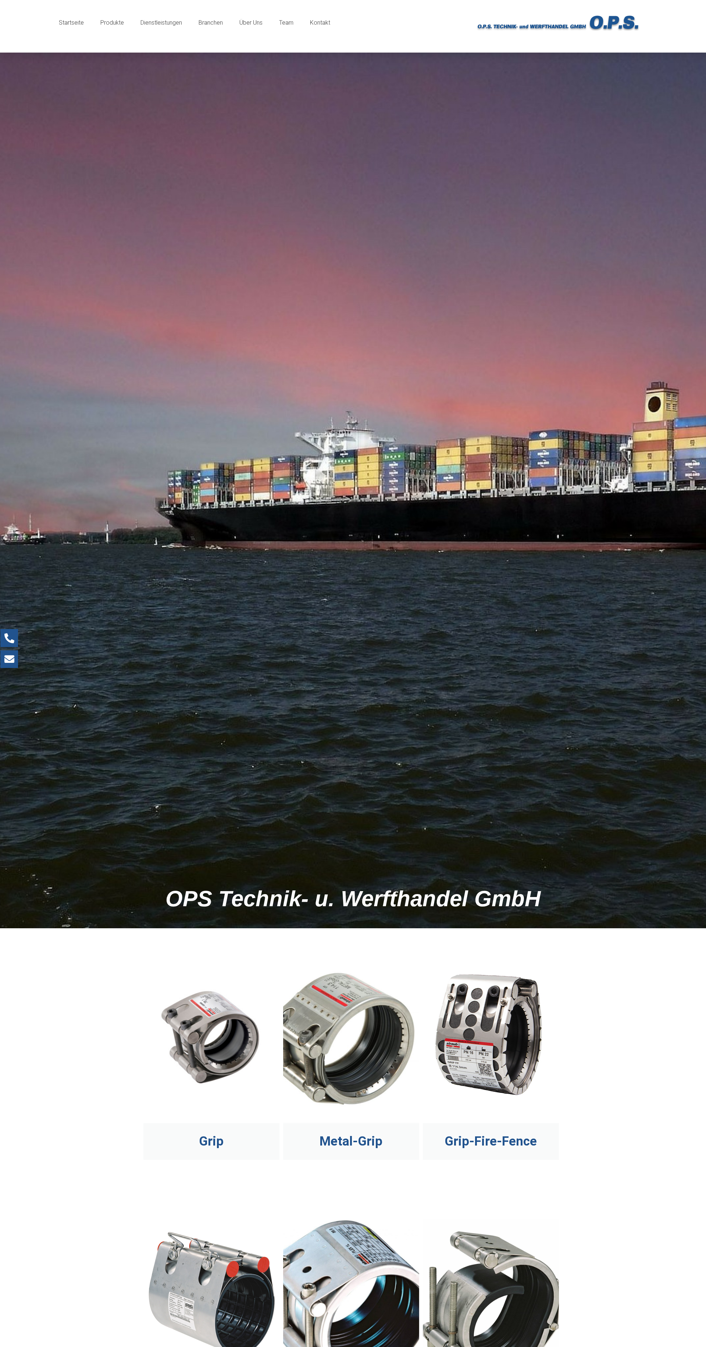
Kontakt (320, 22)
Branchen (211, 22)
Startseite (71, 22)
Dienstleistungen (161, 22)
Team (286, 22)
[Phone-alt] (9, 638)
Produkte (112, 22)
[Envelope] (9, 659)
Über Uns (251, 22)
